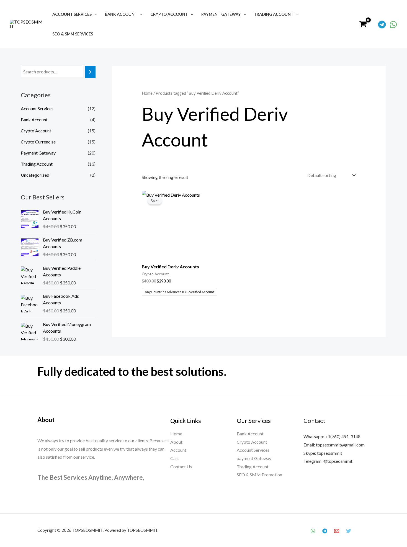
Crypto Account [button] (169, 14)
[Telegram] (382, 24)
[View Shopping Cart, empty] (363, 24)
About (176, 442)
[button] (94, 14)
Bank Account (34, 119)
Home (147, 93)
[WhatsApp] (393, 24)
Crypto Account (36, 130)
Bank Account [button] (121, 14)
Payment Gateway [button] (221, 14)
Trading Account (37, 163)
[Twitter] (348, 530)
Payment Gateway (38, 152)
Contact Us (181, 466)
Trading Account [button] (273, 14)
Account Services (37, 108)
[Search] (90, 72)
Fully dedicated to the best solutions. (131, 371)
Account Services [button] (72, 14)
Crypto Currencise (38, 141)
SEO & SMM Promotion (259, 474)
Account (178, 450)
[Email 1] (336, 530)
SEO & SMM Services (72, 34)
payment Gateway (254, 458)
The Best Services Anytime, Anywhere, (90, 477)
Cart (174, 458)
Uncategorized (35, 175)
